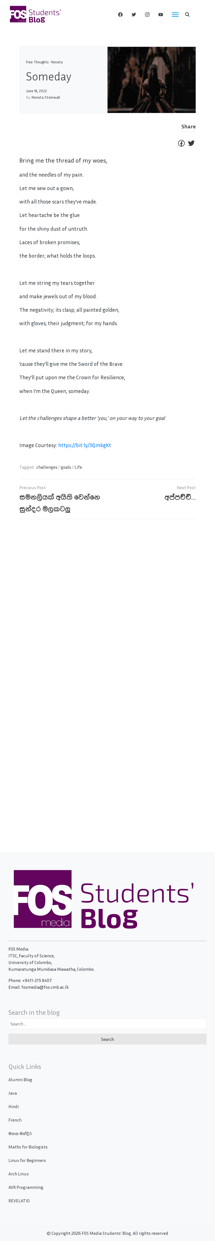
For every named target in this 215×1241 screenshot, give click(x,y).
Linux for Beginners (27, 1160)
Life (78, 467)
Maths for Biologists (28, 1147)
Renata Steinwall (45, 97)
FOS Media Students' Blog (106, 1233)
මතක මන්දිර (20, 1133)
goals (66, 467)
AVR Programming (25, 1187)
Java (12, 1093)
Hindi (13, 1106)
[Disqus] (107, 604)
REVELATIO (19, 1200)
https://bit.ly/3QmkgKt (84, 445)
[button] (187, 14)
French (15, 1120)
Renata (57, 62)
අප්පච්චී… (180, 496)
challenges (46, 467)
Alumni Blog (20, 1079)
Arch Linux (18, 1174)
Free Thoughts (37, 62)
